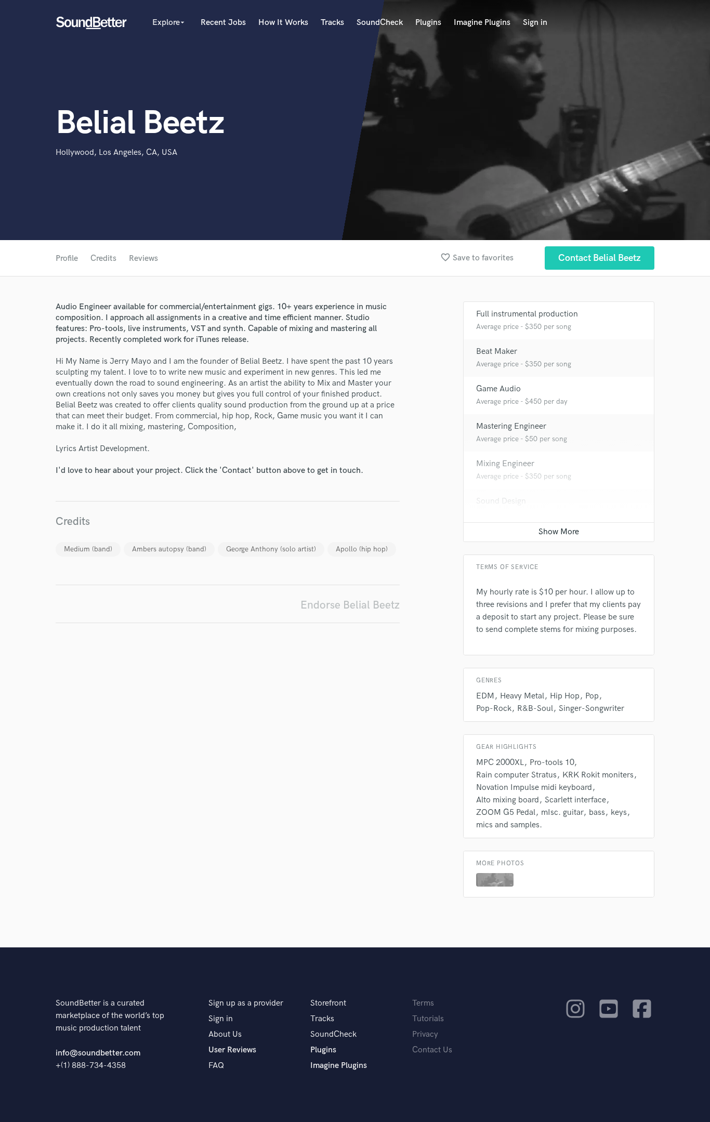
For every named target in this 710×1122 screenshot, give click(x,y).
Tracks (332, 23)
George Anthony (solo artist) (271, 549)
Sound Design (501, 501)
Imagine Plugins (482, 23)
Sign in (535, 23)
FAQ (216, 1066)
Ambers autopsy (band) (169, 549)
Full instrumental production (527, 314)
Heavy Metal (522, 696)
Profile (67, 258)
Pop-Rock (493, 709)
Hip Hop (565, 696)
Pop (592, 696)
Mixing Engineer (505, 464)
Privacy (425, 1034)
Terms (423, 1003)
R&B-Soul (535, 709)
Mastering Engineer (511, 426)
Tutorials (428, 1019)
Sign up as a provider (245, 1003)
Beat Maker (496, 352)
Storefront (328, 1003)
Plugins (428, 23)
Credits (103, 258)
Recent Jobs (223, 23)
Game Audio (498, 389)
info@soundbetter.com (98, 1053)
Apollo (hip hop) (362, 549)
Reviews (143, 258)
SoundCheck (380, 23)
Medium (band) (88, 549)
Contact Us (432, 1050)
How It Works (283, 23)
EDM (485, 696)
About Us (225, 1034)
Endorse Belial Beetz (350, 605)
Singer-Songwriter (591, 709)
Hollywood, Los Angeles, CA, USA (116, 152)
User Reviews (232, 1050)
